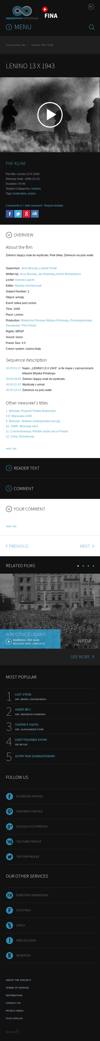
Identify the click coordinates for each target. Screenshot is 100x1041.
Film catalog (14, 1018)
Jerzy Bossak (29, 268)
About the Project (18, 980)
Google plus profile (32, 826)
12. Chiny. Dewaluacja (20, 436)
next (85, 546)
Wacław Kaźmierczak (28, 285)
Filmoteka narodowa (32, 895)
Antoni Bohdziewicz (68, 274)
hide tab (11, 448)
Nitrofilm (23, 955)
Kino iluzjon (26, 940)
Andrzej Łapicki (24, 279)
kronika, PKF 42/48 (42, 45)
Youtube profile (28, 841)
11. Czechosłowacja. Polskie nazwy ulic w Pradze (37, 431)
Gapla (20, 925)
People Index (14, 1010)
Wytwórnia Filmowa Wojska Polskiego (45, 320)
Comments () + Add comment (24, 205)
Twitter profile (28, 856)
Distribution (14, 995)
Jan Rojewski (46, 274)
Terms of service (17, 987)
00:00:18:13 (13, 390)
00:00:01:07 (13, 368)
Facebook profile (29, 796)
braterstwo (20, 193)
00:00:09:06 (13, 379)
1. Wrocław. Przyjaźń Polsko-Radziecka (31, 411)
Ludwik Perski (48, 268)
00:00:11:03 (13, 384)
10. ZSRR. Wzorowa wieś (22, 426)
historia (36, 188)
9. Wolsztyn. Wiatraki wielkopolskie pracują (33, 421)
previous (18, 546)
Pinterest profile (29, 811)
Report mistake (53, 205)
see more (80, 657)
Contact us (13, 1003)
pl (91, 6)
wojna (32, 193)
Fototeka (23, 910)
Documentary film (16, 45)
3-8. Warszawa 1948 (19, 416)
